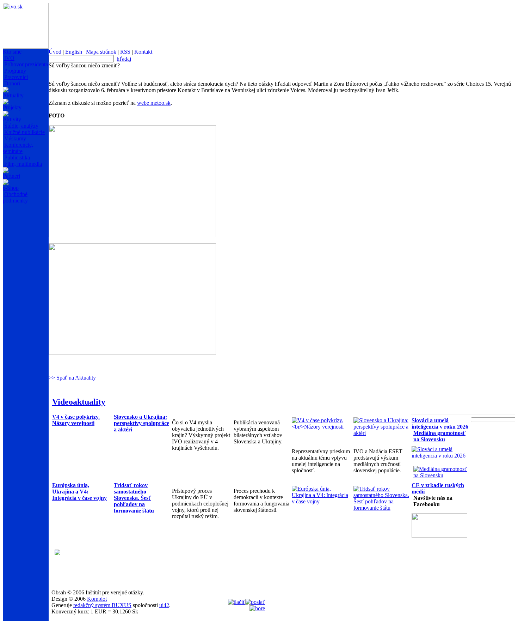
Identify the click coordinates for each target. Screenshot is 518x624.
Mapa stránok (101, 52)
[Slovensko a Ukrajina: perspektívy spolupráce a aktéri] (382, 433)
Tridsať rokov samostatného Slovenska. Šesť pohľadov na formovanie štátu (134, 498)
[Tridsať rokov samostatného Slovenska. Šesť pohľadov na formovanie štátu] (382, 508)
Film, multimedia (23, 164)
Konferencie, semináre (18, 148)
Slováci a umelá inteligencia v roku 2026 (440, 423)
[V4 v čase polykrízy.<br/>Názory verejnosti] (321, 427)
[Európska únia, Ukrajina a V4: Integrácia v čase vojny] (321, 501)
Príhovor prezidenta (26, 64)
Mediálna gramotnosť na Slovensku (439, 436)
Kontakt (143, 52)
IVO (9, 58)
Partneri (11, 176)
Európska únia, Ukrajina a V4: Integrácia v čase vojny (79, 491)
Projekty (12, 107)
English (73, 52)
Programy (15, 71)
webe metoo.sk (154, 103)
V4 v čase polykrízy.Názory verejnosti (76, 420)
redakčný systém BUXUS (102, 605)
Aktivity (12, 119)
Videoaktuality (78, 401)
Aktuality (13, 95)
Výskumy (15, 138)
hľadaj (124, 59)
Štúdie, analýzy (21, 126)
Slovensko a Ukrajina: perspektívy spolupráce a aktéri (141, 423)
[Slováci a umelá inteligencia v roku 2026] (441, 456)
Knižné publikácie (24, 132)
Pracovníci (16, 77)
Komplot (97, 599)
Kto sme (12, 52)
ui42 (164, 605)
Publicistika (17, 157)
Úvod (55, 52)
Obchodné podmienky (15, 197)
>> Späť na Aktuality (72, 378)
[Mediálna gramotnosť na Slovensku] (442, 475)
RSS (125, 52)
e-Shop (11, 188)
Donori (12, 83)
